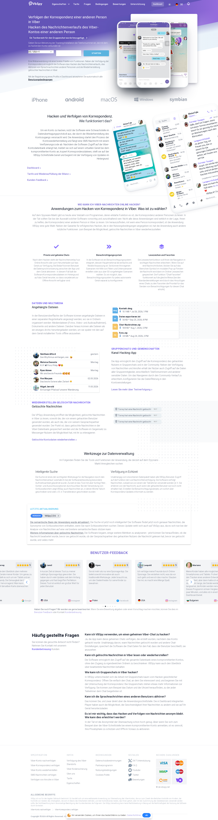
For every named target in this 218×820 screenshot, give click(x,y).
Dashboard (33, 167)
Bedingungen (102, 4)
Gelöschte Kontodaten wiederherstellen (53, 439)
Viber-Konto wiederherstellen (44, 770)
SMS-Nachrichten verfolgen (43, 775)
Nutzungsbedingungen (106, 770)
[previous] (27, 582)
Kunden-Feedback (36, 180)
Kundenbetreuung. (73, 612)
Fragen (87, 4)
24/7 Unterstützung (141, 760)
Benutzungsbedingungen (40, 79)
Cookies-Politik (103, 775)
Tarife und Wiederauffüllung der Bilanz (48, 174)
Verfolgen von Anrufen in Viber (45, 779)
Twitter (135, 775)
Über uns (71, 774)
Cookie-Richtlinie (134, 815)
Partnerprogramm (104, 765)
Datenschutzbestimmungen (108, 760)
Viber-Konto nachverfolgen (43, 760)
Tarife (76, 4)
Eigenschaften (73, 783)
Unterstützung (138, 4)
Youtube (136, 770)
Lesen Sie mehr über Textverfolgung (131, 389)
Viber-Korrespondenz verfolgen (45, 765)
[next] (191, 582)
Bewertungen (119, 4)
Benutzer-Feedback (43, 612)
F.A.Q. (134, 765)
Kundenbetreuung (41, 649)
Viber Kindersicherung (77, 769)
